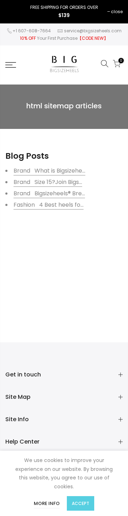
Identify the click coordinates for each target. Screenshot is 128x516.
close (117, 12)
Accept (80, 503)
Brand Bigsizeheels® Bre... (49, 193)
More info (47, 503)
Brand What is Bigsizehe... (49, 171)
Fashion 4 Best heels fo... (49, 205)
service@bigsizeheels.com (93, 31)
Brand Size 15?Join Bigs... (48, 182)
